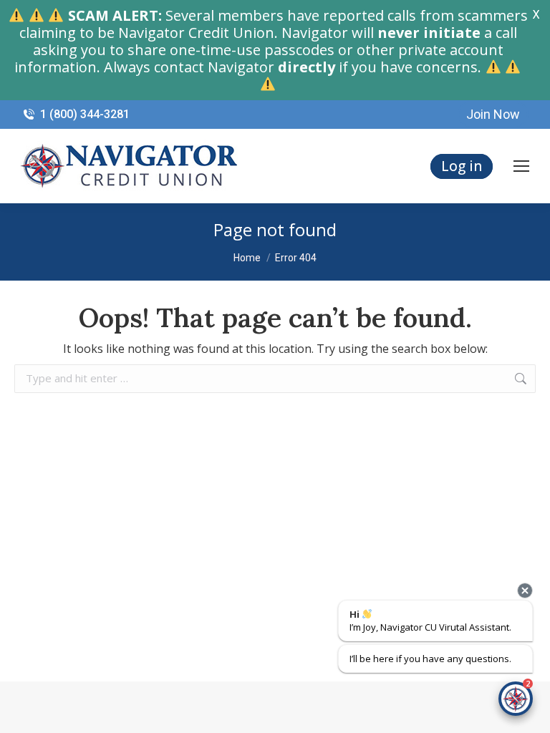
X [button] (536, 14)
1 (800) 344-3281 (85, 114)
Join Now (493, 114)
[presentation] (525, 590)
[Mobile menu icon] (521, 166)
